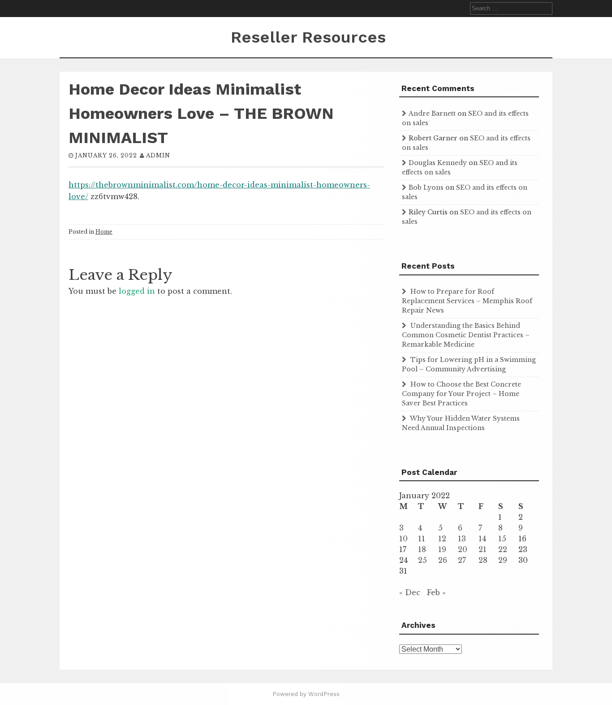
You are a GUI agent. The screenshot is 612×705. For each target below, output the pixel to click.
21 (482, 549)
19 (442, 549)
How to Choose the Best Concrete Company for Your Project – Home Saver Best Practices (461, 393)
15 (502, 538)
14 (482, 538)
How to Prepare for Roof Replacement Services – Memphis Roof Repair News (467, 300)
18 (422, 549)
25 (422, 560)
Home (103, 231)
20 (462, 549)
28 (482, 560)
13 (462, 538)
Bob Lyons (426, 187)
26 (442, 560)
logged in (137, 291)
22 (502, 549)
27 (462, 560)
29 (502, 560)
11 (421, 538)
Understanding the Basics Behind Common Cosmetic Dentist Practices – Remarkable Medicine (466, 335)
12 (442, 538)
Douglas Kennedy (438, 163)
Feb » (436, 592)
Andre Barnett (432, 113)
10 (403, 538)
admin (158, 155)
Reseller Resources (308, 37)
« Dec (409, 592)
